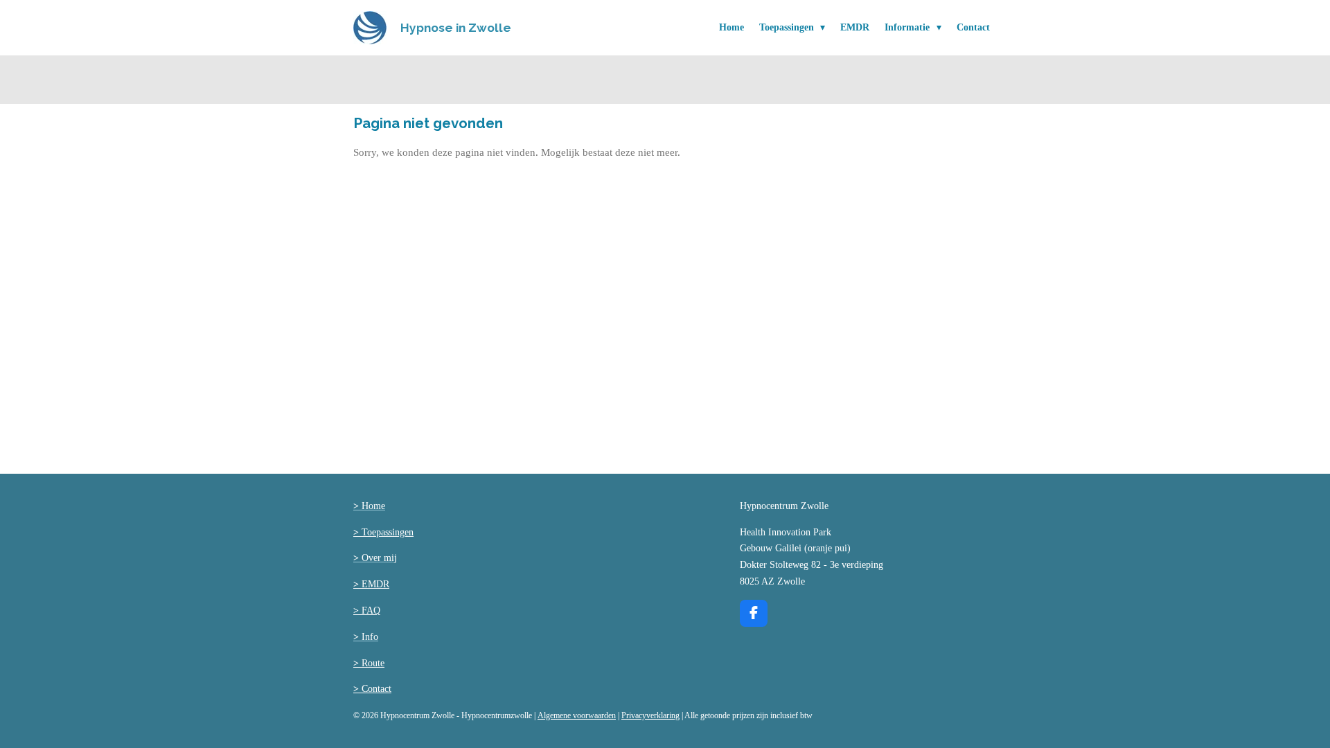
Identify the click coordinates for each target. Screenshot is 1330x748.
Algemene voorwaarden (577, 715)
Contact (372, 689)
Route (368, 663)
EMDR (371, 584)
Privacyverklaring (650, 715)
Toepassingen (383, 532)
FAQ (366, 610)
